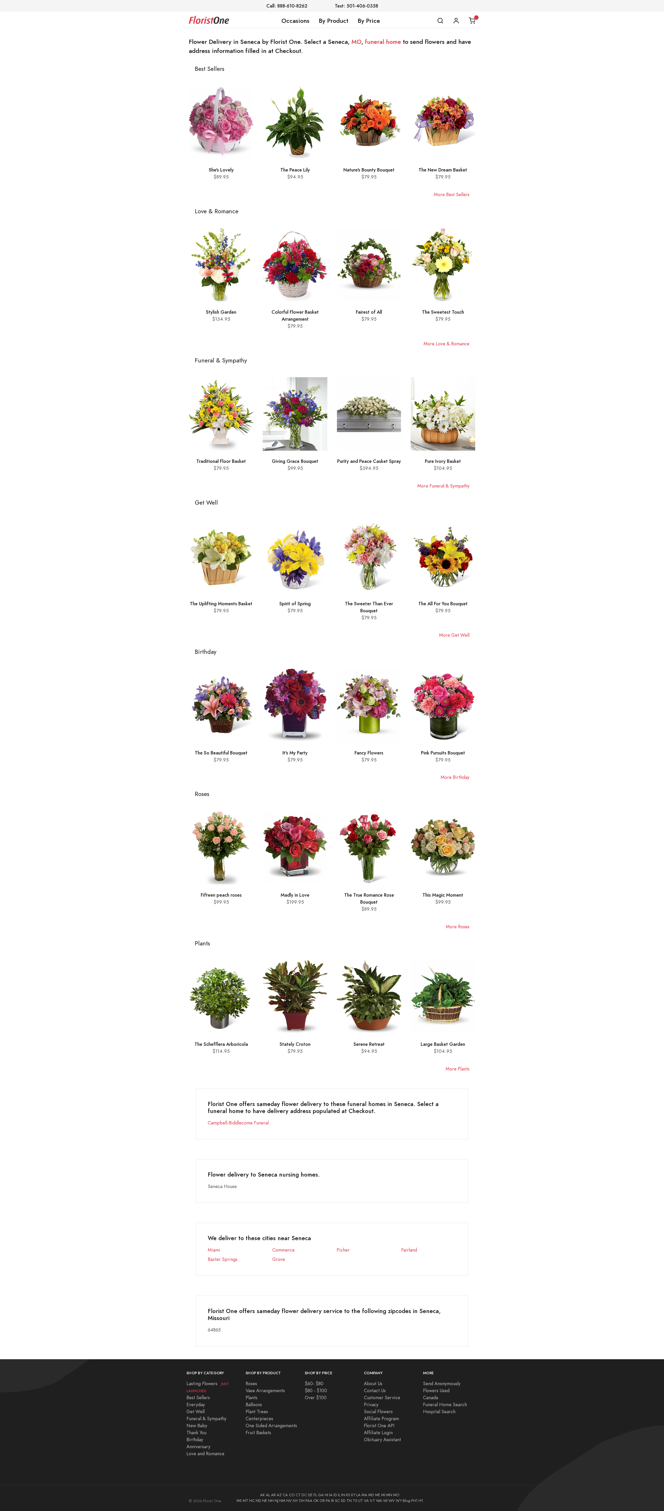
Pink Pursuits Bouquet (443, 753)
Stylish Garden (221, 312)
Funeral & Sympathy (206, 1418)
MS (239, 1500)
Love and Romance (205, 1453)
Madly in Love (295, 895)
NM (282, 1500)
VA (366, 1500)
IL (339, 1495)
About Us (373, 1383)
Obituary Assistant (382, 1439)
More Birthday (455, 777)
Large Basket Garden (443, 1044)
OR (322, 1500)
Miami (214, 1250)
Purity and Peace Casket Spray (369, 461)
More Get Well (454, 635)
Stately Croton (295, 1044)
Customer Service (382, 1397)
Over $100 (316, 1397)
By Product (333, 21)
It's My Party (295, 753)
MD (371, 1495)
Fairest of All (369, 312)
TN (349, 1500)
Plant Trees (257, 1411)
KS (348, 1495)
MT (245, 1500)
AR (273, 1495)
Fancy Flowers (369, 753)
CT (298, 1495)
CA (285, 1495)
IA (331, 1495)
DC (304, 1495)
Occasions (295, 21)
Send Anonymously (441, 1383)
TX (355, 1500)
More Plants (457, 1069)
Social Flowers (378, 1411)
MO (356, 42)
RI (332, 1500)
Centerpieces (259, 1418)
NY (295, 1500)
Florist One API (379, 1425)
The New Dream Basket (443, 170)
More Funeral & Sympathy (443, 486)
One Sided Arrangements (271, 1425)
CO (292, 1495)
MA (364, 1495)
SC (337, 1500)
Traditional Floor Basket (221, 461)
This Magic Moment (443, 895)
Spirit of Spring (295, 603)
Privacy (371, 1404)
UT (360, 1500)
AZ (279, 1495)
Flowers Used (436, 1390)
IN (343, 1495)
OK (316, 1500)
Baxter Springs (222, 1259)
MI (383, 1495)
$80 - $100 (316, 1390)
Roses (251, 1383)
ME (377, 1495)
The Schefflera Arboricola (221, 1044)
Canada (430, 1397)
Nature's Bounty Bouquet (369, 170)
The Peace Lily (295, 170)
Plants (251, 1397)
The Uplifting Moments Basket (221, 603)
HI (326, 1495)
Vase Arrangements (265, 1390)
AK (262, 1495)
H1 (421, 1500)
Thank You (196, 1432)
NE (264, 1500)
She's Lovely (221, 170)
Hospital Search (439, 1411)
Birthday (194, 1439)
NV (289, 1500)
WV (392, 1500)
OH (302, 1500)
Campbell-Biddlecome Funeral (238, 1122)
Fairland (409, 1250)
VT (372, 1500)
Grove (278, 1259)
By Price (369, 21)
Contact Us (375, 1390)
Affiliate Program (381, 1418)
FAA (309, 1500)
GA (321, 1495)
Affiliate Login (378, 1432)
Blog (406, 1500)
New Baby (196, 1425)
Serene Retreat (369, 1044)
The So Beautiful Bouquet (221, 753)
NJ (276, 1500)
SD (343, 1500)
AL (268, 1495)
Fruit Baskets (258, 1432)
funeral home (383, 42)
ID (335, 1495)
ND (258, 1500)
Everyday (195, 1404)
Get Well (195, 1411)
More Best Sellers (451, 194)
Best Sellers (198, 1397)
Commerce (283, 1250)
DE (310, 1495)
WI (385, 1500)
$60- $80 (314, 1383)
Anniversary (198, 1446)
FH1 (414, 1500)
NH (271, 1500)
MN (389, 1495)
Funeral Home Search (445, 1404)
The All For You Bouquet (443, 603)
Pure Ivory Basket (443, 461)
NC (252, 1500)
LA (358, 1495)
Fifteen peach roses (221, 895)
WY (399, 1500)
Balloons (254, 1404)
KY (353, 1495)
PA (328, 1500)
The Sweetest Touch (443, 312)
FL (315, 1495)
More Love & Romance (446, 343)
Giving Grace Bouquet (295, 461)
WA (379, 1500)
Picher (343, 1250)
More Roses (457, 926)
